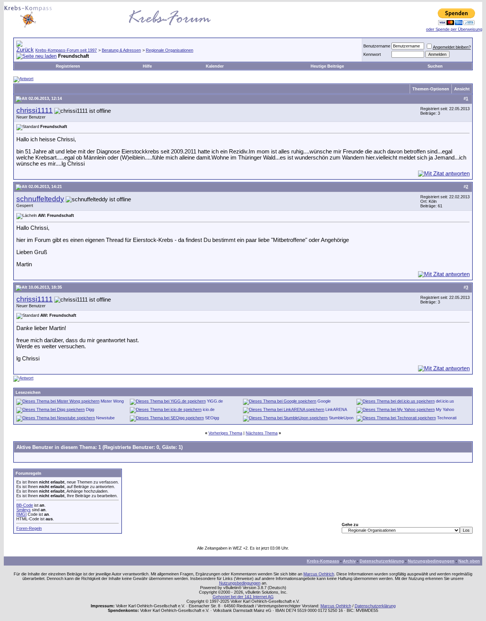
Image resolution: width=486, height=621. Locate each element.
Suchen (435, 66)
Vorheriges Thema (225, 433)
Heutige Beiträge (327, 66)
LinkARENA (336, 409)
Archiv (349, 561)
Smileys (23, 509)
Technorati (446, 418)
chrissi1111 (34, 110)
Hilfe (147, 66)
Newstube (105, 418)
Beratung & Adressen (121, 50)
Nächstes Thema (262, 433)
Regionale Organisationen (169, 50)
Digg (90, 409)
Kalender (215, 66)
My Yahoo (445, 409)
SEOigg (212, 418)
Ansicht (462, 89)
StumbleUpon (341, 418)
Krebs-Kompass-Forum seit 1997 (66, 50)
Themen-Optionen (430, 89)
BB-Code (24, 505)
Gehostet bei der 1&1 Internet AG (243, 596)
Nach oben (469, 561)
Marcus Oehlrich (318, 574)
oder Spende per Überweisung (454, 29)
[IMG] (21, 514)
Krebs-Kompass (323, 561)
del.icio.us (445, 401)
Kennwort (372, 54)
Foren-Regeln (29, 528)
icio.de (209, 409)
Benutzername (376, 46)
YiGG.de (215, 401)
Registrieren (68, 66)
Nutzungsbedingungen (431, 561)
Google (324, 401)
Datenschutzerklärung (382, 561)
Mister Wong (112, 401)
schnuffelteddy (40, 199)
